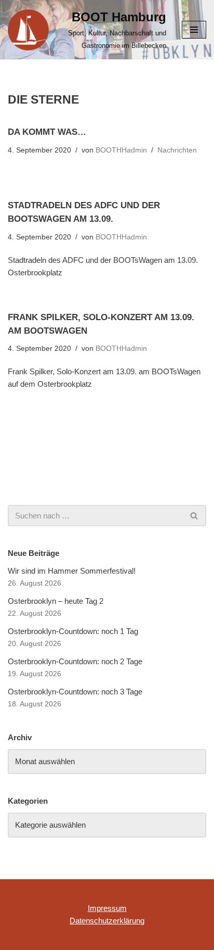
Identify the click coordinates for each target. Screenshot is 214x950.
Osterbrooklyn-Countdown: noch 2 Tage (75, 661)
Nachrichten (177, 150)
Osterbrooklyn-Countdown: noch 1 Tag (73, 631)
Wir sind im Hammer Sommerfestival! (72, 570)
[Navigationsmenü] (194, 30)
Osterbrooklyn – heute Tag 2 (55, 601)
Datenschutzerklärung (107, 920)
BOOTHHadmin (121, 150)
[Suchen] (194, 515)
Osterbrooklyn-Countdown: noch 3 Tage (75, 691)
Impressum (107, 908)
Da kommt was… (47, 131)
